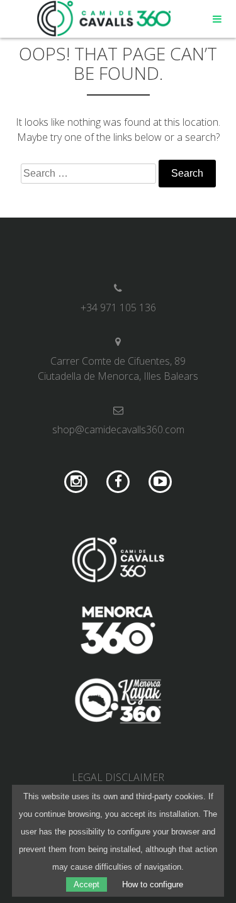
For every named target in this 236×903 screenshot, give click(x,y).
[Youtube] (160, 482)
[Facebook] (118, 482)
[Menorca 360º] (118, 632)
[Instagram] (76, 482)
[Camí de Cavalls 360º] (118, 561)
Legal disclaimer (118, 777)
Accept (86, 884)
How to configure (152, 884)
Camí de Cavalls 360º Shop (104, 19)
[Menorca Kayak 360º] (118, 702)
